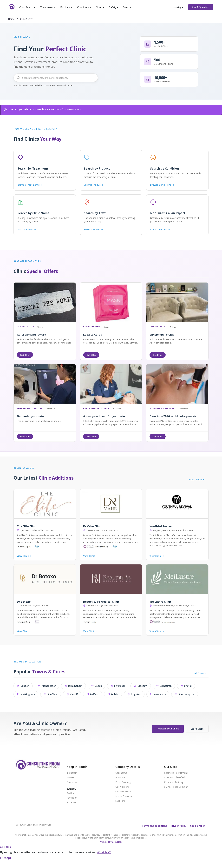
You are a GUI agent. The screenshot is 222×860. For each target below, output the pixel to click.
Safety (113, 7)
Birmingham (75, 685)
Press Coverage (123, 782)
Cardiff (74, 694)
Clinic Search (27, 7)
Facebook (72, 782)
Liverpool (119, 685)
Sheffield (52, 694)
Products (66, 7)
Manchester (49, 685)
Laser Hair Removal (56, 85)
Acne (69, 85)
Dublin (114, 694)
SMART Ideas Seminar (176, 787)
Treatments (48, 7)
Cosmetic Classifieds (175, 777)
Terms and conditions (154, 825)
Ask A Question (200, 7)
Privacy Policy (178, 825)
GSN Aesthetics (25, 327)
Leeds (98, 685)
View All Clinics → (199, 479)
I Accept (5, 858)
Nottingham (28, 694)
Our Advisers (122, 787)
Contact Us (121, 773)
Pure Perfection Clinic (30, 408)
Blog (127, 7)
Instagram (72, 773)
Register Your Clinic (168, 728)
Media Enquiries (123, 796)
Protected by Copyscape (111, 841)
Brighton (136, 694)
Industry (177, 7)
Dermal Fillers (37, 85)
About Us (120, 777)
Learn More (197, 728)
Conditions (84, 7)
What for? (104, 852)
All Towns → (201, 673)
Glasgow (142, 685)
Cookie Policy (197, 825)
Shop (100, 7)
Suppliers (120, 801)
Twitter (70, 777)
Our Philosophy (123, 791)
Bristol (188, 685)
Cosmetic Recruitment (176, 773)
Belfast (94, 694)
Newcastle (160, 694)
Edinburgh (166, 685)
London (25, 685)
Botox (26, 85)
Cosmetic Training (173, 782)
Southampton (186, 694)
